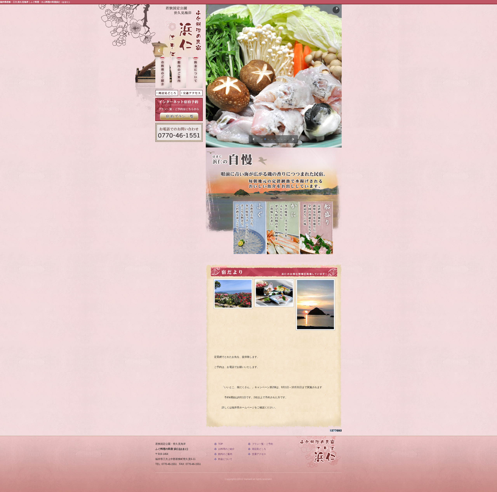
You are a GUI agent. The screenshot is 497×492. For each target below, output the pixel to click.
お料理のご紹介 (226, 449)
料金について (225, 459)
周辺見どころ (259, 449)
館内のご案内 (225, 454)
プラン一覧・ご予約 (262, 444)
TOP (220, 444)
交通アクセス (259, 454)
